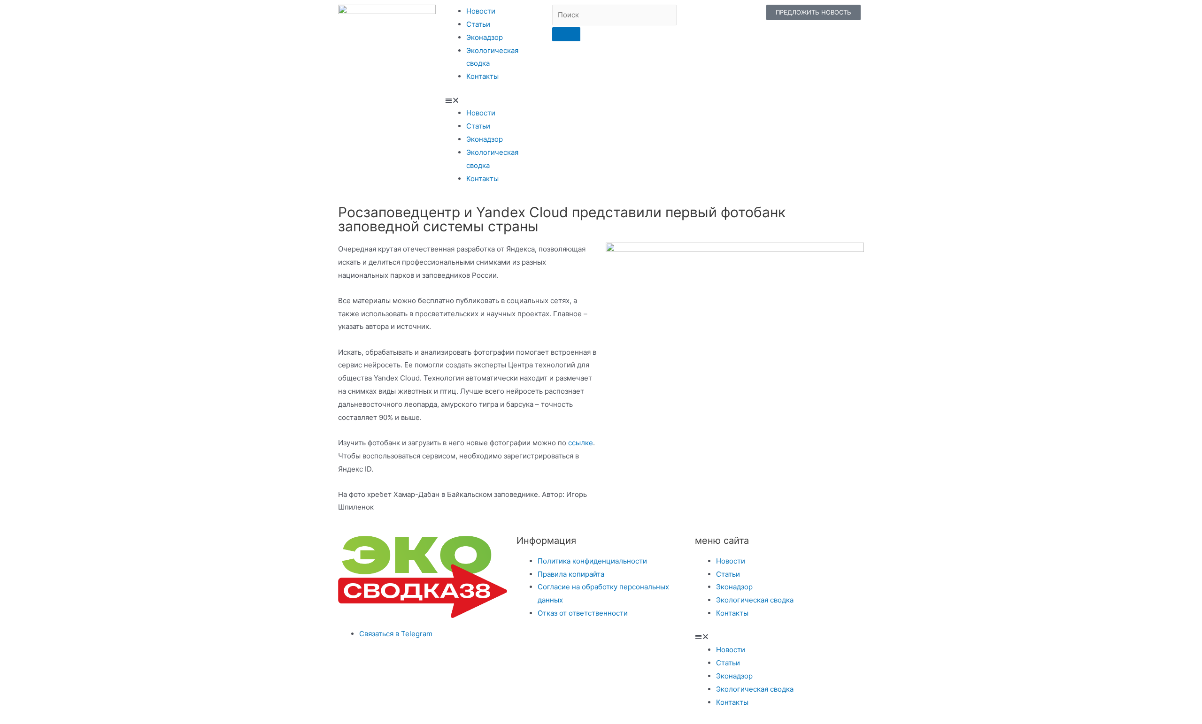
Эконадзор (484, 37)
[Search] (566, 34)
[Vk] (695, 16)
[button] (494, 100)
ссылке (580, 442)
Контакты (482, 76)
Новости (480, 11)
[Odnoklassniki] (720, 16)
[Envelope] (744, 16)
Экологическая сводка (755, 599)
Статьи (478, 24)
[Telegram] (671, 16)
